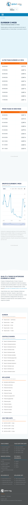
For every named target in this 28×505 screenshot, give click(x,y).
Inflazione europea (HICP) (9, 395)
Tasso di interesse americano (10, 341)
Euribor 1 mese (5, 448)
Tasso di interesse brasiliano (10, 344)
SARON (17, 461)
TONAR (17, 467)
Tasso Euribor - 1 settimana (9, 319)
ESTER (17, 463)
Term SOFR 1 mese (19, 450)
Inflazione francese (8, 393)
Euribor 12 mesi (5, 452)
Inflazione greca (7, 401)
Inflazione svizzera (8, 409)
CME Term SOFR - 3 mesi (9, 425)
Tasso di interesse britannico (10, 346)
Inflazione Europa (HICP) (21, 482)
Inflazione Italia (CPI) (6, 480)
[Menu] (2, 14)
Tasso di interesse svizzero (9, 371)
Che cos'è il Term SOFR (20, 448)
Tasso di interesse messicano (10, 363)
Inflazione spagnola (8, 406)
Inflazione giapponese (8, 398)
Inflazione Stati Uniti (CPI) (7, 482)
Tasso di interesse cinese (9, 349)
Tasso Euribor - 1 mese (8, 322)
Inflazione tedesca (8, 412)
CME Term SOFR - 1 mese (9, 423)
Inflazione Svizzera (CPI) (7, 484)
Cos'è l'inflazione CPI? (6, 478)
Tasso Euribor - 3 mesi (8, 325)
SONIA (17, 465)
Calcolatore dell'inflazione (9, 382)
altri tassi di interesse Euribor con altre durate (16, 288)
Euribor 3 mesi (5, 450)
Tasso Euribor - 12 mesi (9, 330)
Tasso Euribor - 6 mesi (8, 328)
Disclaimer (3, 496)
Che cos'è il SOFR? (19, 447)
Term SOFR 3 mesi (19, 452)
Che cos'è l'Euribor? (6, 447)
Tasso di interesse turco (9, 368)
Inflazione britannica (8, 387)
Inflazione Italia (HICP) (20, 484)
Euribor (3, 18)
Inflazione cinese (7, 390)
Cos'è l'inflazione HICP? (20, 480)
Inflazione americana (8, 385)
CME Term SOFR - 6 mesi (9, 428)
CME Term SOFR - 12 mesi (9, 431)
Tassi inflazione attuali (20, 478)
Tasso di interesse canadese (10, 355)
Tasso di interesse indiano (9, 360)
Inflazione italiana (7, 404)
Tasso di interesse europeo (9, 352)
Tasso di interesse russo (9, 366)
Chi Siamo (9, 496)
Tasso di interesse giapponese (10, 357)
